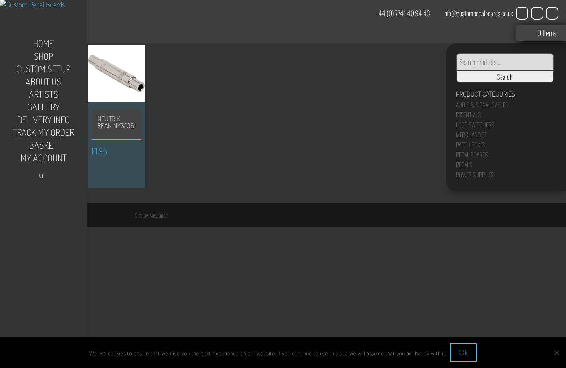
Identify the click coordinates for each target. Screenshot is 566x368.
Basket (43, 146)
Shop (43, 58)
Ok (463, 352)
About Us (43, 83)
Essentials (468, 114)
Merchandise (471, 134)
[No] (556, 352)
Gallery (43, 108)
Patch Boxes (470, 144)
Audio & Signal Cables (482, 104)
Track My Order (43, 134)
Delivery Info (43, 121)
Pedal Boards (472, 154)
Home (43, 45)
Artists (43, 96)
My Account (43, 159)
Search (504, 77)
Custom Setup (43, 70)
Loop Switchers (475, 124)
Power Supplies (475, 174)
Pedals (464, 164)
